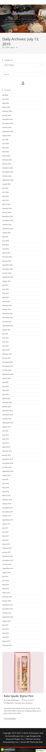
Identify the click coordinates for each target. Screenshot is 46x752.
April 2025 (5, 152)
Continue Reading (10, 718)
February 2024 (7, 208)
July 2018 (5, 479)
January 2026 (6, 115)
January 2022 (6, 309)
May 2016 (5, 585)
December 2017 (7, 508)
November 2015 (7, 609)
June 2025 (5, 144)
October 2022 (6, 273)
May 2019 (5, 439)
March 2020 (6, 398)
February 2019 (7, 451)
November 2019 (7, 415)
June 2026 (5, 99)
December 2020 (7, 362)
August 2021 (6, 330)
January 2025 (6, 164)
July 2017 (5, 528)
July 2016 (5, 576)
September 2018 (7, 471)
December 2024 (7, 168)
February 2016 (7, 597)
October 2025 (6, 127)
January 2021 (6, 358)
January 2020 (6, 407)
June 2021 (5, 338)
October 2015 (6, 613)
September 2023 (7, 229)
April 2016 (5, 589)
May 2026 (5, 103)
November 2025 (7, 123)
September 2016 (7, 568)
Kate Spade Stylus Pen (19, 696)
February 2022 (7, 305)
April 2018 (5, 492)
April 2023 (5, 249)
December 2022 (7, 265)
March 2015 (6, 641)
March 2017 (6, 544)
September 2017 (7, 520)
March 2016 (6, 593)
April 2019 (5, 443)
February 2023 (7, 257)
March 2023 (6, 253)
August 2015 (6, 621)
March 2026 (6, 107)
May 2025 (5, 148)
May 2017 (5, 536)
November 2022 (7, 269)
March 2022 (6, 301)
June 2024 (5, 192)
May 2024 (5, 196)
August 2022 (6, 281)
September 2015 (7, 617)
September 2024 (7, 180)
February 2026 (7, 111)
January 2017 (6, 552)
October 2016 (6, 564)
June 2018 (5, 483)
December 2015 (7, 605)
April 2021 (5, 346)
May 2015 (5, 633)
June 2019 (5, 435)
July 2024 (5, 188)
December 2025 (7, 119)
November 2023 (7, 220)
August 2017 (6, 524)
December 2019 (7, 411)
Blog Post (9, 703)
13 (16, 47)
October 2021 (6, 322)
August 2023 (6, 233)
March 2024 (6, 204)
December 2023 (7, 216)
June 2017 (5, 532)
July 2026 (5, 95)
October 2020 (6, 370)
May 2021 (5, 342)
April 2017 (5, 540)
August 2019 (6, 427)
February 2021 (7, 354)
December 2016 (7, 556)
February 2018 (7, 500)
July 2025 (5, 140)
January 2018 (6, 504)
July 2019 (5, 431)
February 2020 (7, 402)
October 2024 (6, 176)
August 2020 (6, 378)
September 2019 (7, 423)
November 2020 (7, 366)
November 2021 (7, 318)
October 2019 (6, 419)
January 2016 (6, 601)
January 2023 (6, 261)
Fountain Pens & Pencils (24, 703)
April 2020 (5, 394)
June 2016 (5, 581)
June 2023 (5, 241)
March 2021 (6, 350)
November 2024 (7, 172)
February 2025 (7, 160)
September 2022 (7, 277)
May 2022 (5, 293)
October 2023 (6, 224)
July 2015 (5, 625)
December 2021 (7, 314)
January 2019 (6, 455)
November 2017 (7, 512)
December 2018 (7, 459)
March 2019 (6, 447)
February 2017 (7, 548)
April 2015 (5, 637)
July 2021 (5, 334)
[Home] (3, 47)
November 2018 (7, 463)
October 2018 (6, 467)
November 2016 (7, 560)
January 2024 (6, 212)
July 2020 (5, 382)
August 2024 (6, 184)
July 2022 (5, 285)
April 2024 (5, 200)
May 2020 (5, 390)
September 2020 (7, 374)
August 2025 (6, 136)
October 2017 (6, 516)
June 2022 (5, 289)
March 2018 (6, 496)
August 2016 (6, 572)
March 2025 (6, 156)
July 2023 (5, 237)
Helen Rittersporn (13, 700)
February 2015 (7, 645)
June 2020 (5, 386)
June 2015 (5, 629)
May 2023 (5, 245)
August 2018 (6, 475)
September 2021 (7, 326)
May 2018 (5, 488)
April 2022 (5, 297)
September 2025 (7, 131)
